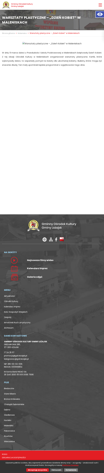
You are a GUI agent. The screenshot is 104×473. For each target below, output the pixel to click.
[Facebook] (56, 239)
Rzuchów (8, 436)
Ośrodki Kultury (11, 301)
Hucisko (7, 420)
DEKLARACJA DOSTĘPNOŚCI (14, 457)
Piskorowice (9, 431)
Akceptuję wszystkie (37, 470)
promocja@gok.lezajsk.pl (15, 355)
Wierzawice (9, 441)
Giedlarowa (9, 415)
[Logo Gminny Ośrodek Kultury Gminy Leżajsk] (17, 5)
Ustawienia (71, 470)
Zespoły (7, 317)
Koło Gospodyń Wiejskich (15, 312)
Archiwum (9, 327)
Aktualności (9, 296)
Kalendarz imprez (12, 306)
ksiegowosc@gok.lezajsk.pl (16, 359)
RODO (4, 454)
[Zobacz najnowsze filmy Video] (14, 260)
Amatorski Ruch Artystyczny (17, 322)
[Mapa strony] (51, 239)
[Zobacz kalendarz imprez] (14, 268)
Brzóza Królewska (12, 399)
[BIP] (62, 239)
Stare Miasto (10, 393)
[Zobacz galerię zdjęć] (14, 276)
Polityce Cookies (70, 465)
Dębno (7, 409)
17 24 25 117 (9, 352)
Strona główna (8, 33)
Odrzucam (56, 470)
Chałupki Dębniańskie (14, 404)
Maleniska (22, 33)
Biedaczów (9, 388)
